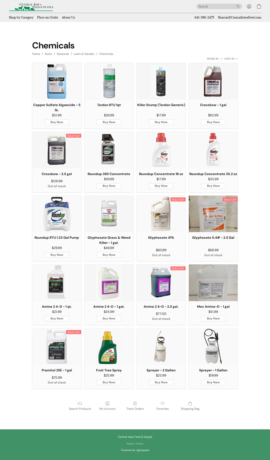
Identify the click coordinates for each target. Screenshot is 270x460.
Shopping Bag (190, 409)
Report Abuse (135, 443)
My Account (107, 409)
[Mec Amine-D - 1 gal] (213, 282)
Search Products (80, 409)
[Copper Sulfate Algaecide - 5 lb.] (56, 81)
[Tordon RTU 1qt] (108, 81)
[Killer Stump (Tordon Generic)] (161, 81)
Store (48, 54)
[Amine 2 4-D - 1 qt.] (56, 282)
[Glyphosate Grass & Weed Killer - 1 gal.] (108, 214)
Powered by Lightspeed (135, 450)
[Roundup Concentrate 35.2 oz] (213, 150)
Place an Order (47, 17)
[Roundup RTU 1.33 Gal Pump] (56, 214)
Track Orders (135, 409)
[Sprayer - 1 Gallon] (213, 346)
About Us (68, 17)
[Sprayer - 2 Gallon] (161, 346)
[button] (31, 6)
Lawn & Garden (84, 54)
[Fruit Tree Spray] (108, 346)
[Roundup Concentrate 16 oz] (161, 150)
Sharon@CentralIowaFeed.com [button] (239, 17)
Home (36, 54)
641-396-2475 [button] (204, 17)
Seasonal (63, 54)
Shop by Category (21, 17)
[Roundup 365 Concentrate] (108, 150)
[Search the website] (238, 6)
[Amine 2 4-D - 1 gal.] (108, 282)
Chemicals (106, 54)
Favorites (162, 409)
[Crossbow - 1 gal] (213, 81)
